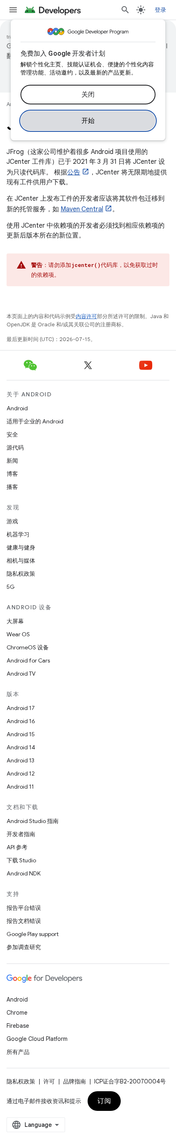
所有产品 (18, 1052)
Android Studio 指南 (33, 821)
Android (17, 408)
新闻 (12, 460)
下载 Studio (21, 860)
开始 (88, 121)
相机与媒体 (21, 560)
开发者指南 (21, 834)
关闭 (88, 94)
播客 (12, 487)
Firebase (18, 1025)
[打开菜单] (13, 10)
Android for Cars (28, 660)
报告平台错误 (24, 907)
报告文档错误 (24, 921)
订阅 (104, 1101)
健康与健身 (21, 547)
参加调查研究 (24, 947)
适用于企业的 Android (35, 421)
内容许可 (86, 316)
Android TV (21, 673)
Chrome (17, 1012)
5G (11, 586)
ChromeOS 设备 (28, 647)
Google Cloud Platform (37, 1038)
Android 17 (21, 708)
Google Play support (33, 934)
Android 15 (21, 734)
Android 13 (20, 760)
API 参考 (17, 847)
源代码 (15, 447)
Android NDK (24, 873)
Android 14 (21, 747)
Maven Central (82, 209)
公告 (73, 172)
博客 (12, 473)
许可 (49, 1081)
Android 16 (21, 721)
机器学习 (18, 534)
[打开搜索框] (125, 10)
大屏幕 (15, 621)
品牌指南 (74, 1081)
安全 (12, 434)
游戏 (12, 521)
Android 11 (20, 786)
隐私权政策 (21, 573)
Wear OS (18, 634)
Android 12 (21, 773)
